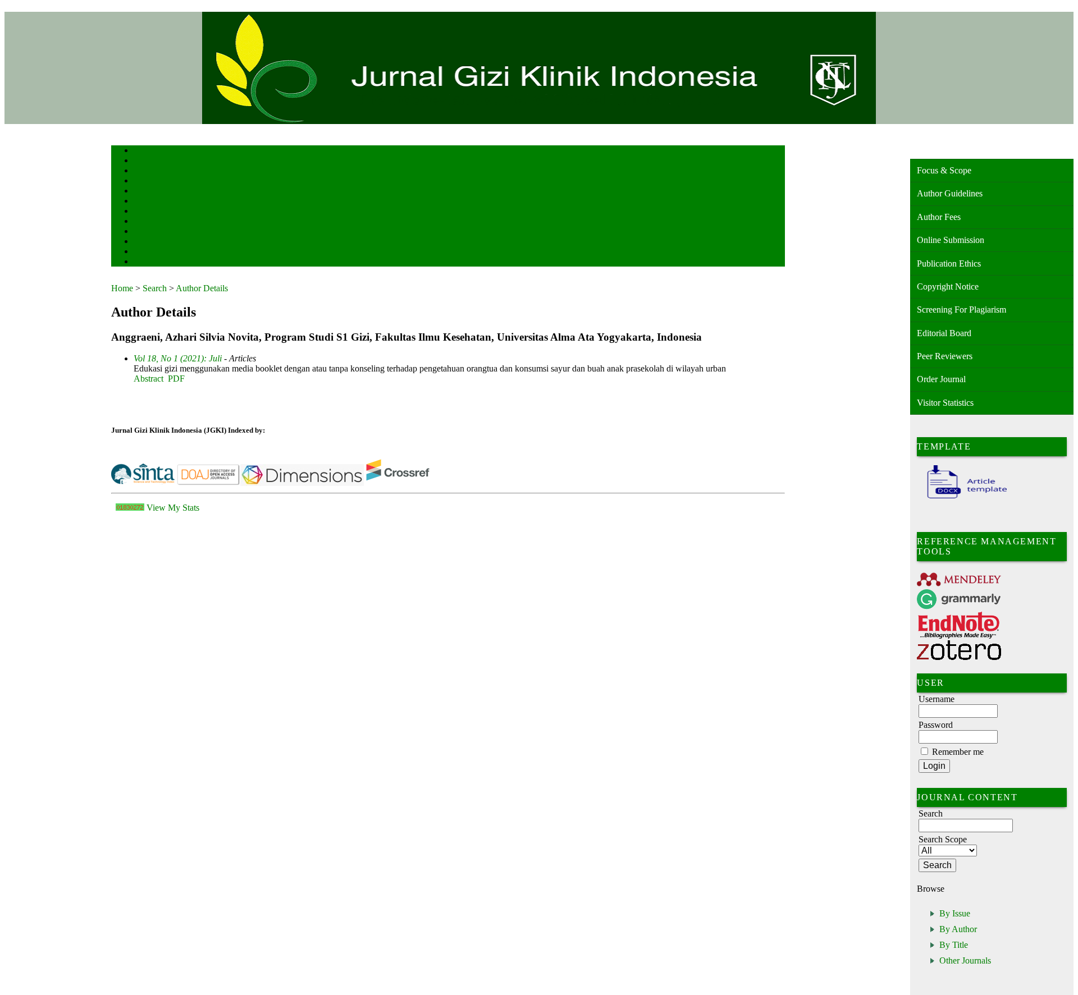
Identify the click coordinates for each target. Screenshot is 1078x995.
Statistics (145, 232)
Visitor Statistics (945, 402)
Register (144, 181)
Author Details (202, 288)
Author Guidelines (950, 193)
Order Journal (941, 379)
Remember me (958, 751)
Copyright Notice (948, 286)
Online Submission (950, 240)
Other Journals (965, 960)
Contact (143, 262)
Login (141, 171)
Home (141, 151)
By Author (958, 929)
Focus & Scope (944, 170)
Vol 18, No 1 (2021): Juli (178, 358)
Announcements (153, 222)
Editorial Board (944, 333)
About (141, 161)
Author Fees (939, 217)
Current (143, 202)
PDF (176, 378)
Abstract (148, 378)
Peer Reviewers (944, 356)
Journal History (153, 252)
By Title (953, 945)
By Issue (954, 913)
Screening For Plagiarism (961, 309)
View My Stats (173, 507)
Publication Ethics (949, 263)
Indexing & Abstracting (163, 242)
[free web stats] (130, 507)
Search (142, 192)
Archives (145, 212)
